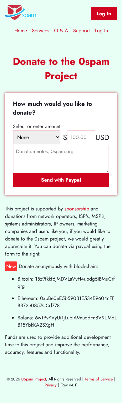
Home (20, 30)
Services (40, 30)
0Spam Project (33, 379)
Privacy (51, 385)
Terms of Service (99, 379)
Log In (104, 13)
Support (81, 30)
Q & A (61, 30)
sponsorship (76, 208)
